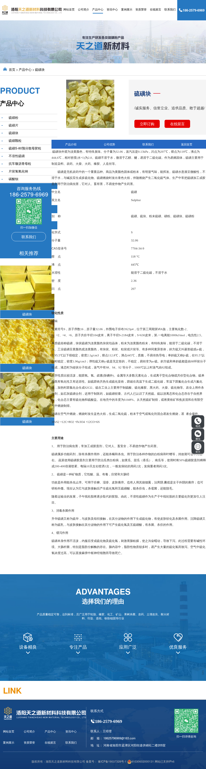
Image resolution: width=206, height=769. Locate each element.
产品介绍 (70, 144)
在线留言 (155, 9)
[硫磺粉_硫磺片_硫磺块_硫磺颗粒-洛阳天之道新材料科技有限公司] (32, 9)
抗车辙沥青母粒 (20, 163)
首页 (12, 69)
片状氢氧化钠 (18, 171)
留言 (198, 451)
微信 (198, 438)
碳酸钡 (13, 178)
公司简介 (83, 9)
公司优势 (109, 144)
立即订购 (147, 123)
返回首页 (186, 144)
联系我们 (170, 9)
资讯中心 (112, 9)
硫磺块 (40, 69)
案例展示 (126, 9)
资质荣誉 (141, 9)
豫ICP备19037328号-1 (112, 761)
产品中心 (97, 9)
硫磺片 (13, 125)
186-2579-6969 (194, 10)
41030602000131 (142, 761)
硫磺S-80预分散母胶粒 (25, 148)
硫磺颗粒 (15, 140)
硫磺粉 (13, 117)
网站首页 (69, 9)
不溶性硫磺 (17, 155)
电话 (198, 426)
